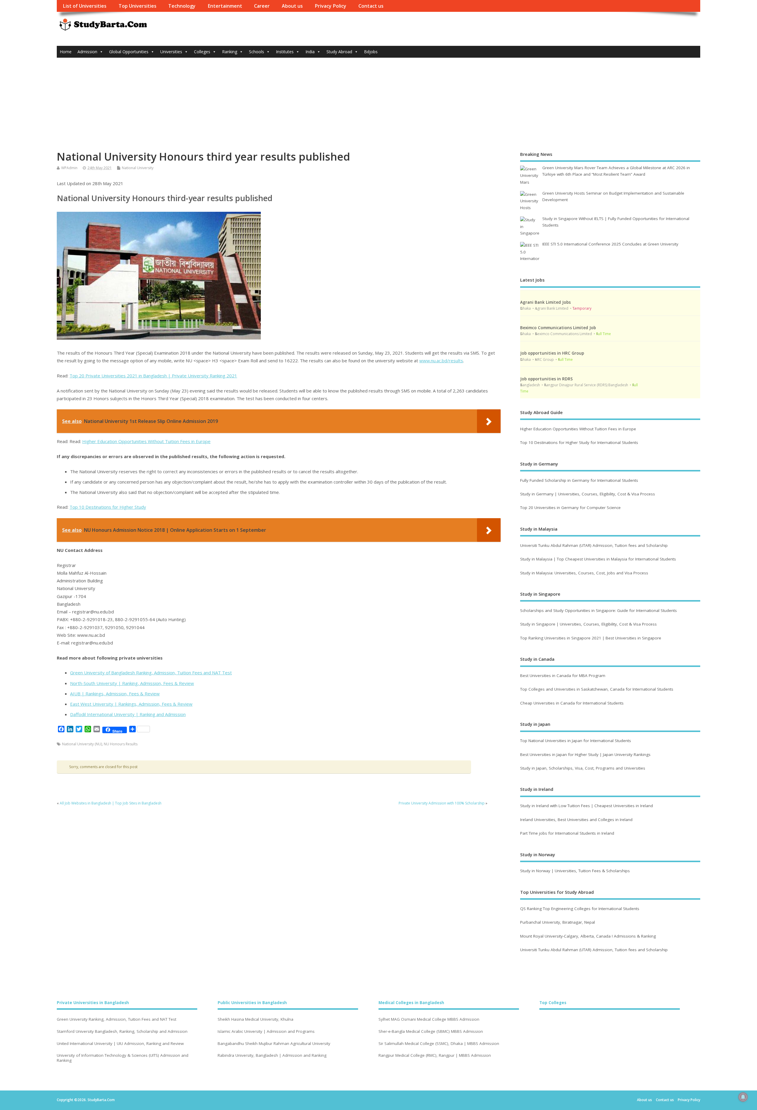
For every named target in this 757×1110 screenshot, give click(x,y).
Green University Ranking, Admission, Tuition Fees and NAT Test (116, 1019)
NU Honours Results (121, 744)
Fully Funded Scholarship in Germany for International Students (579, 480)
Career (262, 6)
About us (292, 6)
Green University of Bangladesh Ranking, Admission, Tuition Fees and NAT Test (151, 673)
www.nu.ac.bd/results (441, 360)
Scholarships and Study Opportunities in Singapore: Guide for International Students (598, 610)
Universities (171, 51)
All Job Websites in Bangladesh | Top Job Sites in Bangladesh (110, 803)
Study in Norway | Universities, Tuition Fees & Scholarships (575, 870)
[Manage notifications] (743, 1097)
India (310, 51)
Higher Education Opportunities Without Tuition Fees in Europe (146, 441)
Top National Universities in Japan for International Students (575, 740)
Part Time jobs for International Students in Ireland (567, 833)
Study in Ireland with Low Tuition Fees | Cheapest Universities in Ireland (587, 805)
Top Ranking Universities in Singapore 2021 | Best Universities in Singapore (590, 638)
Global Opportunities (128, 51)
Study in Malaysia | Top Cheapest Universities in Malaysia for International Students (598, 559)
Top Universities (137, 6)
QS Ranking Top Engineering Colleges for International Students (579, 908)
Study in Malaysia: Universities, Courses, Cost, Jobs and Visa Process (584, 573)
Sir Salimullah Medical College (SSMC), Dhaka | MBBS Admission (438, 1043)
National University (137, 167)
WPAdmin (69, 167)
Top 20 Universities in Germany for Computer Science (570, 507)
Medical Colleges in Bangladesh (411, 1002)
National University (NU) (82, 744)
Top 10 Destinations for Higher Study (107, 507)
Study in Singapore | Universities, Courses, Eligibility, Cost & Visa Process (588, 624)
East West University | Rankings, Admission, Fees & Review (131, 704)
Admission (87, 51)
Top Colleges (552, 1002)
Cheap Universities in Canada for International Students (572, 703)
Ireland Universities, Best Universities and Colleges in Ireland (576, 819)
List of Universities (84, 6)
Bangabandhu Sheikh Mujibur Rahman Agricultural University (274, 1043)
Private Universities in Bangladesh (93, 1002)
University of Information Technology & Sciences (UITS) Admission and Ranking (122, 1058)
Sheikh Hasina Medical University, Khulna (255, 1019)
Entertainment (225, 6)
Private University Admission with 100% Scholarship (442, 803)
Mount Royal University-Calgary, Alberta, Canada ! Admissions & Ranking (588, 936)
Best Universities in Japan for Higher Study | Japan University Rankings (585, 754)
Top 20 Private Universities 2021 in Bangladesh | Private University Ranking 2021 (153, 376)
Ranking (229, 51)
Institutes (285, 51)
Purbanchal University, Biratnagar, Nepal (557, 922)
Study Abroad (339, 51)
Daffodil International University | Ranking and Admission (128, 714)
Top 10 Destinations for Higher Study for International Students (579, 442)
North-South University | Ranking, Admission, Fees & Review (132, 683)
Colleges (202, 51)
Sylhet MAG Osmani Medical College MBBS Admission (428, 1019)
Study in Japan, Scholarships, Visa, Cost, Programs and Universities (582, 768)
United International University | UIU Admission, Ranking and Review (120, 1043)
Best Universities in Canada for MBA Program (562, 675)
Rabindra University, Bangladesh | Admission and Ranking (272, 1055)
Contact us (371, 6)
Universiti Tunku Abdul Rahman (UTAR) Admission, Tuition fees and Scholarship (594, 545)
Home (66, 51)
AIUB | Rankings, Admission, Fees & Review (115, 694)
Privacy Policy (330, 6)
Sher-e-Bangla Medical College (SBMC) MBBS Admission (430, 1031)
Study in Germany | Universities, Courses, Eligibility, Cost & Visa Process (587, 494)
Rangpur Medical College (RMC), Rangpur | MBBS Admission (434, 1055)
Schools (256, 51)
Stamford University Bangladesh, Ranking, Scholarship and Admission (122, 1031)
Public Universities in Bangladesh (252, 1002)
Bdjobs (371, 51)
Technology (181, 6)
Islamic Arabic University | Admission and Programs (266, 1031)
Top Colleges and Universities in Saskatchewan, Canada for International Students (596, 689)
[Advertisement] (378, 102)
